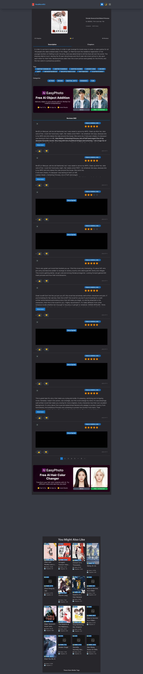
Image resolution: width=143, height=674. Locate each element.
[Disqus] (71, 515)
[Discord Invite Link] (101, 4)
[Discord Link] (101, 4)
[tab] (52, 45)
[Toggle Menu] (109, 4)
